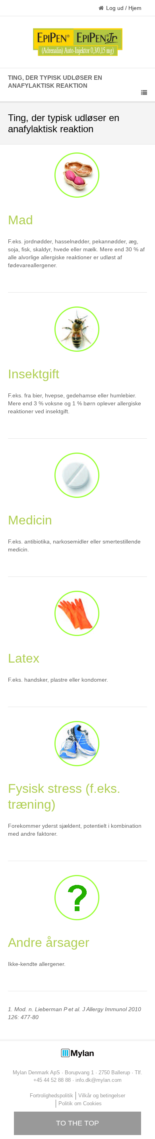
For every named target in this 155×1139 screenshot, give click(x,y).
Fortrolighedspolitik (51, 1096)
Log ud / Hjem (123, 8)
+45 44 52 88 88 (52, 1080)
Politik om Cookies (80, 1103)
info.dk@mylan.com (99, 1080)
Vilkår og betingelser (101, 1096)
